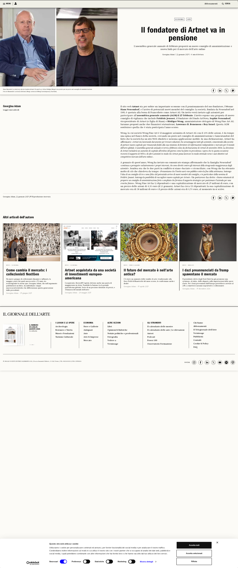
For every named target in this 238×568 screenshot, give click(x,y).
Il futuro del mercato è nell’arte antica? (148, 273)
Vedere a (111, 341)
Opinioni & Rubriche (117, 330)
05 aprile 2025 (143, 286)
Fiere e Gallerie (134, 265)
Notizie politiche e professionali (122, 334)
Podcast (151, 337)
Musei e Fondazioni (64, 334)
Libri (109, 327)
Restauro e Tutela (63, 330)
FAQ (195, 347)
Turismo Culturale (64, 337)
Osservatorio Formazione (159, 344)
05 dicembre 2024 (203, 289)
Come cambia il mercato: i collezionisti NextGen (26, 273)
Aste (189, 19)
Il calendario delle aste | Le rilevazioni (165, 330)
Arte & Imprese (91, 337)
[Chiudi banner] (217, 542)
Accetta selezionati (194, 553)
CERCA (227, 4)
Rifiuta (194, 561)
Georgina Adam (12, 293)
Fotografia (112, 337)
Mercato (191, 265)
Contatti (197, 340)
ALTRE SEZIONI (114, 323)
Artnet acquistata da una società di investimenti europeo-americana (90, 275)
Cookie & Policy (200, 344)
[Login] (15, 3)
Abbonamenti (210, 4)
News (8, 265)
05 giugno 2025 (26, 293)
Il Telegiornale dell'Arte (205, 330)
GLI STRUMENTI (154, 323)
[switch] (86, 562)
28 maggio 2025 (85, 293)
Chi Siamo (198, 323)
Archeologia (61, 327)
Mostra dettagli (146, 562)
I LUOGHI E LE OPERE (64, 323)
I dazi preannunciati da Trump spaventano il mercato (205, 273)
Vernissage (112, 344)
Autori (150, 334)
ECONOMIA (88, 323)
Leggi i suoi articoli (11, 110)
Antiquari (88, 330)
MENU (8, 4)
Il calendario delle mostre (160, 327)
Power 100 (152, 341)
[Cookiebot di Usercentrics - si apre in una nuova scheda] (33, 563)
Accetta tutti (194, 545)
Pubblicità (198, 337)
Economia (179, 19)
